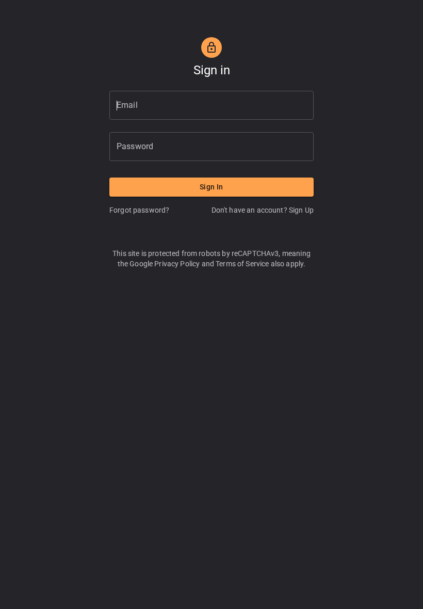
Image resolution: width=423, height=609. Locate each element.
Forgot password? (139, 210)
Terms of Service (242, 264)
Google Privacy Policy (164, 264)
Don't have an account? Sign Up (263, 210)
